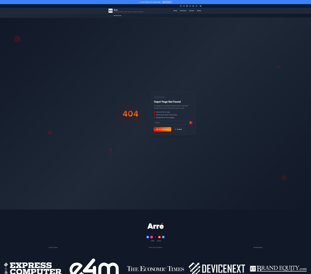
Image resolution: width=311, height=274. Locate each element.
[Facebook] (181, 6)
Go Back (179, 129)
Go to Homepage (163, 129)
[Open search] (196, 6)
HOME (152, 241)
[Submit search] (190, 122)
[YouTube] (187, 6)
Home (175, 10)
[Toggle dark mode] (200, 6)
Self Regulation (257, 247)
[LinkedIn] (193, 6)
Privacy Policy (53, 247)
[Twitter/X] (190, 6)
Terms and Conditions (155, 247)
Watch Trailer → (167, 2)
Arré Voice (183, 10)
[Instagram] (184, 6)
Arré (116, 10)
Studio (199, 10)
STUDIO (159, 241)
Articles (191, 10)
